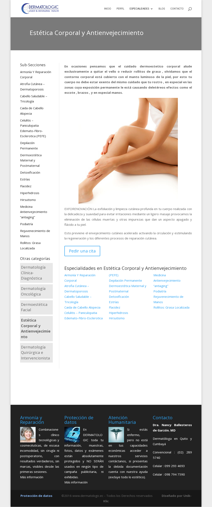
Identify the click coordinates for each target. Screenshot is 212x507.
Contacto (177, 8)
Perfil (120, 8)
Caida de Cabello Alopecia (82, 307)
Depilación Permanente (125, 280)
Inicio (107, 8)
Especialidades (139, 8)
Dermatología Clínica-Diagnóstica (33, 273)
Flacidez (25, 186)
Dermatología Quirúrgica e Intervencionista (35, 352)
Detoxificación (30, 172)
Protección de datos (36, 496)
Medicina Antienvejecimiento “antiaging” (33, 211)
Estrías (25, 179)
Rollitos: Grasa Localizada (171, 307)
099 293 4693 (175, 466)
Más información (31, 477)
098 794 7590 (175, 474)
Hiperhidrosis (29, 193)
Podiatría (26, 224)
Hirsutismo (28, 200)
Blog (162, 8)
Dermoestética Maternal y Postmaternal (31, 160)
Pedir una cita (82, 251)
